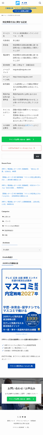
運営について (11, 421)
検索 (37, 156)
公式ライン (29, 125)
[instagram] (20, 417)
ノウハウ (7, 221)
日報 (5, 235)
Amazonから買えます (21, 334)
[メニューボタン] (3, 3)
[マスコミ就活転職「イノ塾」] (21, 3)
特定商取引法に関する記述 (21, 423)
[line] (23, 417)
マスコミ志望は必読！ (22, 11)
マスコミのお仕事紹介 (11, 226)
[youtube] (25, 417)
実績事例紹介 (8, 230)
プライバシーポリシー (22, 421)
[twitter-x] (18, 417)
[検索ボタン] (40, 3)
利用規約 (33, 421)
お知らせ (7, 216)
